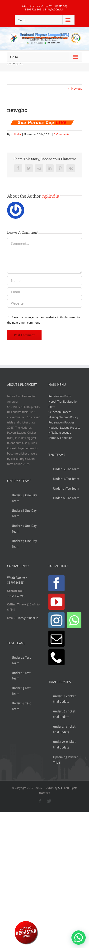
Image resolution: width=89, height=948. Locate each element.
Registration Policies (61, 422)
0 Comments (61, 134)
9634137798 (16, 596)
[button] (78, 937)
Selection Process (59, 412)
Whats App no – (17, 578)
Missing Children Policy (63, 417)
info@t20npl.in (54, 9)
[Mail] (56, 639)
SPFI (60, 788)
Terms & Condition (60, 438)
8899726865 (15, 583)
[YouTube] (56, 602)
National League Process (64, 428)
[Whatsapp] (74, 620)
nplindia (16, 134)
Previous (76, 89)
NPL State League (59, 433)
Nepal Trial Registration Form (63, 404)
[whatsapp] (26, 922)
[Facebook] (56, 583)
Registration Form (59, 396)
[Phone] (56, 657)
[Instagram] (56, 620)
